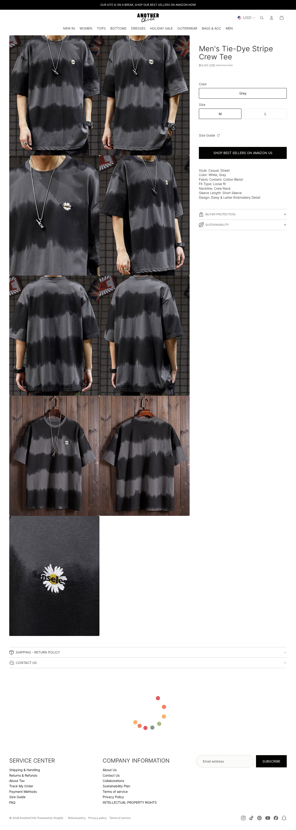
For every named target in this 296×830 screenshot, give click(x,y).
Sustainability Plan (116, 786)
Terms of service (115, 792)
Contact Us (111, 775)
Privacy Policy (113, 797)
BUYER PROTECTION (220, 214)
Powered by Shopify (50, 818)
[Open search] (262, 18)
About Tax (17, 781)
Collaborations (113, 781)
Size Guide (207, 135)
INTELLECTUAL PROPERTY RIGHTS (130, 802)
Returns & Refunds (23, 775)
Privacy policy (97, 818)
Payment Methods (23, 792)
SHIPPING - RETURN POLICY (38, 652)
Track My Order (21, 786)
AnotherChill (28, 818)
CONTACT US (26, 663)
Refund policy (77, 818)
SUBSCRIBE (271, 761)
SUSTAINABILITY (217, 224)
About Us (110, 770)
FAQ (12, 802)
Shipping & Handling (24, 770)
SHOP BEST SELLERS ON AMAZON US (242, 153)
